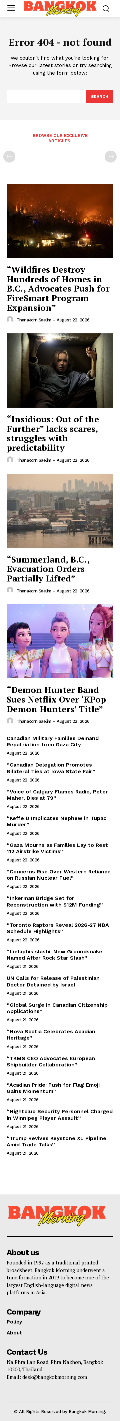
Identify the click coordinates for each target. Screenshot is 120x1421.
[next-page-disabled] (111, 157)
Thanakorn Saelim (34, 319)
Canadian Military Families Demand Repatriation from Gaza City (53, 741)
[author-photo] (11, 319)
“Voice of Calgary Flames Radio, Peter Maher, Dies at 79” (57, 794)
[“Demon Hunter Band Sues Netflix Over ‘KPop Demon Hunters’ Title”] (60, 641)
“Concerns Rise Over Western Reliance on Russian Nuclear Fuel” (59, 874)
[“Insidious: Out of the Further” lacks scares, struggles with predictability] (60, 370)
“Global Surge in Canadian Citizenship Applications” (57, 1008)
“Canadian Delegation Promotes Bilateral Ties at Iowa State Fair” (51, 768)
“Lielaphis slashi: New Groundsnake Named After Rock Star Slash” (54, 954)
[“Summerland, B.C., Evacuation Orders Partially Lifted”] (60, 511)
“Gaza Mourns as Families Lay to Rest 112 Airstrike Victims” (57, 848)
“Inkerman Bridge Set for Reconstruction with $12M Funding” (55, 901)
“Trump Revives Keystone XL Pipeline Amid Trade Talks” (56, 1141)
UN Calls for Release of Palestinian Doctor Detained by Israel (53, 981)
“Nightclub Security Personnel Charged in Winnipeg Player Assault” (60, 1114)
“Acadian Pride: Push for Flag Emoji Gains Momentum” (53, 1088)
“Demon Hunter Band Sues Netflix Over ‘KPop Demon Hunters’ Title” (56, 699)
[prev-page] (9, 157)
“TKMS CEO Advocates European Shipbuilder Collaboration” (51, 1061)
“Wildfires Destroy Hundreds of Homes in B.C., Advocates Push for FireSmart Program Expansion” (58, 288)
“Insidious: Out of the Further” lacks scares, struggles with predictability (53, 433)
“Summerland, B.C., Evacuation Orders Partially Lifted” (48, 569)
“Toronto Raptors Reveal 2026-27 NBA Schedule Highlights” (58, 928)
